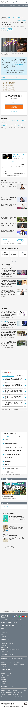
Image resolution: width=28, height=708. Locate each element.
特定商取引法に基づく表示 (12, 694)
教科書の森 (3, 666)
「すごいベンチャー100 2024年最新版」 (14, 64)
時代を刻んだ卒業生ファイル (11, 468)
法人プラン (3, 679)
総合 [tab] (8, 375)
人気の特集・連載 (7, 434)
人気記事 (4, 372)
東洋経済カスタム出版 (19, 664)
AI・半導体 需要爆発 (9, 472)
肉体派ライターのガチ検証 (11, 443)
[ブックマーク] (25, 29)
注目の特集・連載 (7, 479)
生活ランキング (8, 457)
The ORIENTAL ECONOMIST (7, 643)
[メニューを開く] (26, 2)
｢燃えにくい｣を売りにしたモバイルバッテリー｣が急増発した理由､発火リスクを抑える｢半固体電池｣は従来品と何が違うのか (8, 313)
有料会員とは (14, 111)
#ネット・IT (14, 120)
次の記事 (24, 20)
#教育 (7, 506)
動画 (23, 5)
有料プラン (3, 677)
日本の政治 (7, 464)
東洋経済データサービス (6, 662)
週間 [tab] (20, 436)
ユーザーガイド (4, 681)
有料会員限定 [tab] (20, 375)
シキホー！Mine (4, 651)
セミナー (3, 622)
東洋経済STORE (4, 647)
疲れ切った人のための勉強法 (15, 516)
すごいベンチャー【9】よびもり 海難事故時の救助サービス (8, 224)
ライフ (25, 625)
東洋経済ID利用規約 (5, 696)
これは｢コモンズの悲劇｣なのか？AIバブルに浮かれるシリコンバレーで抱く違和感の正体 (8, 324)
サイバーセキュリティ (5, 634)
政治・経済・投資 (10, 625)
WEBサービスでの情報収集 (7, 692)
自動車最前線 (8, 461)
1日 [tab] (8, 436)
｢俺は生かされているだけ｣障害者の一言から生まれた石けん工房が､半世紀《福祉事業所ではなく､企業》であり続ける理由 (8, 333)
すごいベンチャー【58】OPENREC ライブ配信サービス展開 (8, 186)
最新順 (7, 5)
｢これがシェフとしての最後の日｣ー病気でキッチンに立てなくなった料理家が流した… (13, 385)
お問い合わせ (23, 696)
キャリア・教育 (19, 625)
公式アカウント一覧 (16, 690)
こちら (5, 70)
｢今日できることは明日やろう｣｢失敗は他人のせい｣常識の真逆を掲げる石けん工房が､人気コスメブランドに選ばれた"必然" (8, 343)
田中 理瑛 (3, 28)
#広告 (19, 125)
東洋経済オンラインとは (6, 673)
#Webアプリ (11, 125)
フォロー (10, 29)
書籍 (14, 622)
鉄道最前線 (7, 440)
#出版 (3, 506)
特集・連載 (13, 5)
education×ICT (4, 632)
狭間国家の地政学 (13, 535)
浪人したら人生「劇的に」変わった (13, 450)
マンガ (24, 620)
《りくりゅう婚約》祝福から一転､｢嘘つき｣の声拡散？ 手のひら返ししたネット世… (13, 403)
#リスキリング (12, 506)
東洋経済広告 (4, 664)
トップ (2, 5)
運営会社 (3, 690)
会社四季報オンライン (5, 645)
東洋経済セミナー (18, 662)
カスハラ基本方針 (15, 696)
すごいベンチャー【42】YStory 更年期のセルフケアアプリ (8, 231)
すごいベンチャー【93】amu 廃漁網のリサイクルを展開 (8, 205)
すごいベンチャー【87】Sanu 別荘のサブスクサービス (8, 218)
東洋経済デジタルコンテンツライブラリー (10, 649)
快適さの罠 (11, 526)
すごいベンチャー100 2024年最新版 (18, 155)
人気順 (18, 5)
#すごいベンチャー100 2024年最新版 (15, 17)
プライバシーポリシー (19, 692)
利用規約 (3, 683)
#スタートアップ (4, 120)
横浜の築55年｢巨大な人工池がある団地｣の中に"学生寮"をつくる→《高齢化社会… (13, 391)
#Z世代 (22, 120)
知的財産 (3, 694)
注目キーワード (6, 503)
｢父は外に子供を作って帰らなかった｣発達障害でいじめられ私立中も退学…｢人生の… (13, 379)
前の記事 (19, 20)
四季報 (9, 622)
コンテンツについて (5, 675)
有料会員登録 (14, 107)
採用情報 (8, 690)
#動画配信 (3, 125)
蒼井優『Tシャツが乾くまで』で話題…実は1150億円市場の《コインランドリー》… (14, 397)
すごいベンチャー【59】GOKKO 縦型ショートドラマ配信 (8, 198)
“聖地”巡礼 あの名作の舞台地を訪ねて (14, 447)
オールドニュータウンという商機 (12, 454)
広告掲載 (24, 690)
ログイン (21, 2)
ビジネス (4, 17)
